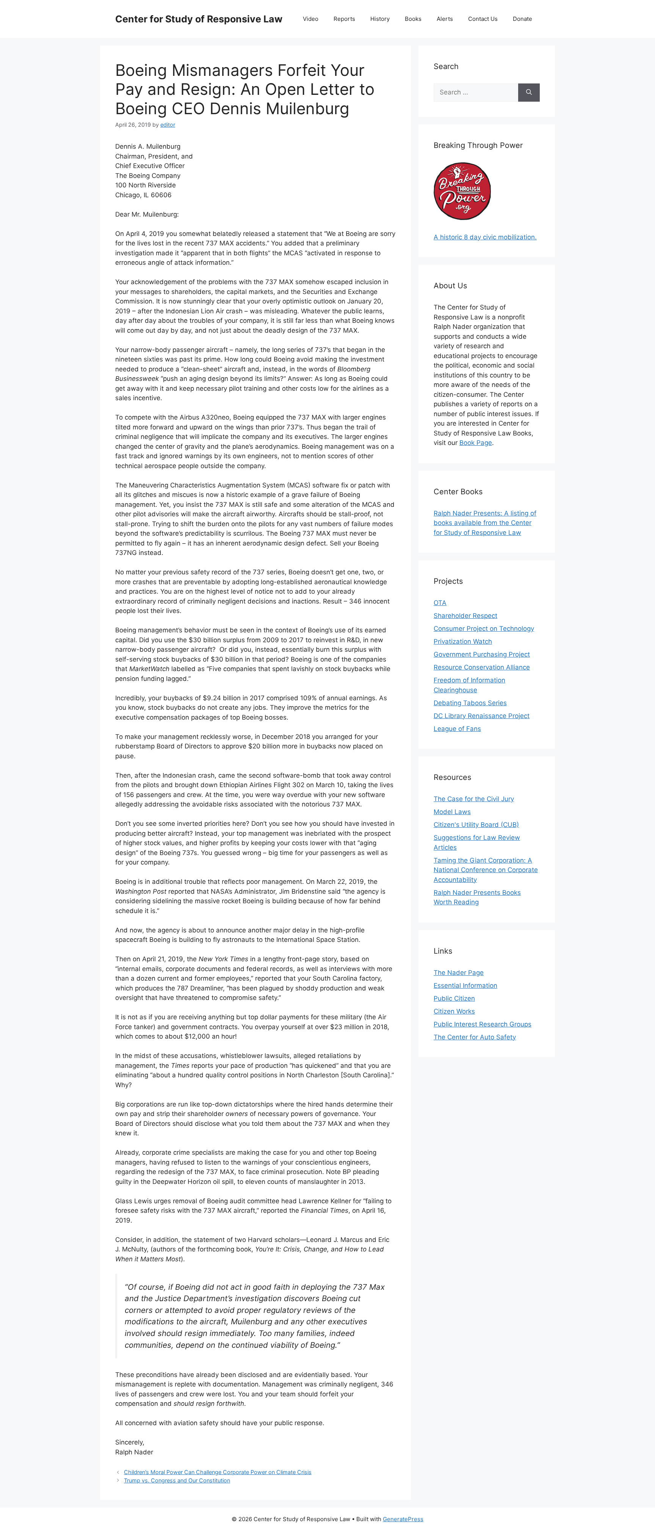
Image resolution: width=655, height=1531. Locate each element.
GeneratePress (403, 1519)
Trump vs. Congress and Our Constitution (177, 1480)
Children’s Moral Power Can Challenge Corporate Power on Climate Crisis (218, 1472)
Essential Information (465, 985)
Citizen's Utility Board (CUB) (476, 824)
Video (310, 18)
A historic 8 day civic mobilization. (485, 237)
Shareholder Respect (465, 615)
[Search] (529, 92)
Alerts (445, 18)
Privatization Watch (463, 641)
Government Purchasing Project (482, 654)
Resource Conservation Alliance (482, 667)
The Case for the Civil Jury (474, 799)
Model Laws (452, 812)
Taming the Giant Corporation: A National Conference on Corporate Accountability (486, 870)
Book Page (475, 442)
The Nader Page (459, 972)
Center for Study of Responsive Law (198, 19)
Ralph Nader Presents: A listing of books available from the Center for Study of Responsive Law (485, 522)
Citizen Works (454, 1011)
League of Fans (457, 728)
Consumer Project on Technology (484, 628)
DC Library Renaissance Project (482, 716)
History (380, 18)
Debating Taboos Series (470, 703)
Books (413, 18)
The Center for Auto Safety (475, 1037)
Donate (522, 18)
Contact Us (483, 18)
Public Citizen (454, 998)
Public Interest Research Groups (482, 1024)
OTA (440, 603)
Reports (344, 18)
